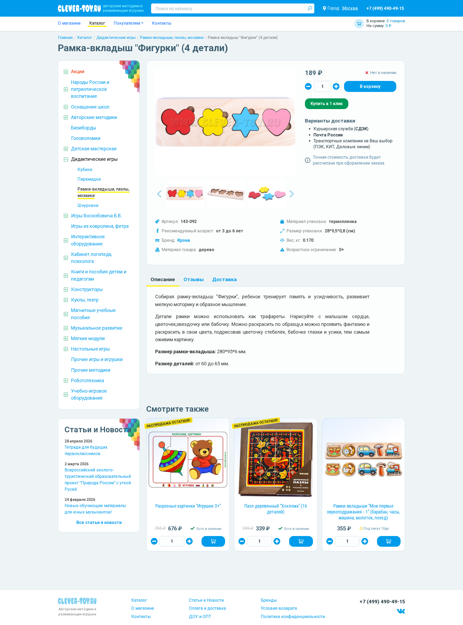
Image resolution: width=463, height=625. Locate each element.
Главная (65, 37)
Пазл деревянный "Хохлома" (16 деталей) (275, 509)
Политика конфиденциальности (293, 616)
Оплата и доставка (207, 608)
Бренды (269, 600)
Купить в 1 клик (327, 103)
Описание (163, 279)
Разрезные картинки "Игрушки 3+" (188, 506)
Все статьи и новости (99, 522)
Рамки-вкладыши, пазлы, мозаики (172, 37)
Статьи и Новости (206, 600)
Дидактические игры (116, 37)
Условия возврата (279, 608)
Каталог (97, 23)
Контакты (161, 23)
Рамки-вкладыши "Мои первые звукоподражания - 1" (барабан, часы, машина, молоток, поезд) (363, 511)
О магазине (69, 23)
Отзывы (194, 279)
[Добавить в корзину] (213, 541)
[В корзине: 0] (370, 86)
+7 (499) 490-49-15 (385, 8)
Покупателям (127, 23)
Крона (183, 240)
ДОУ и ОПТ (200, 616)
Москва (350, 8)
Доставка (224, 279)
